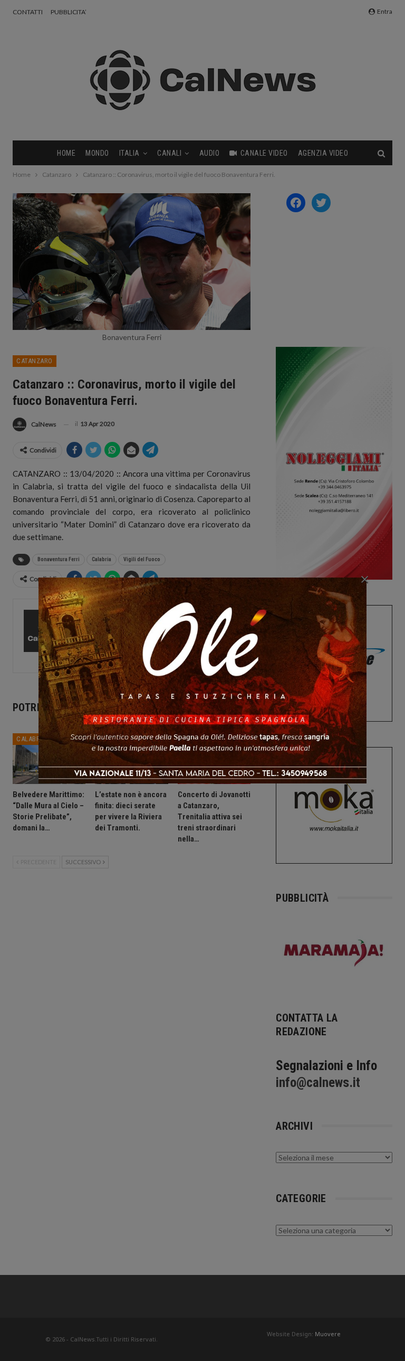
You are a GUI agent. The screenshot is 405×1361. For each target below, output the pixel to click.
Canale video (264, 153)
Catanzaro (34, 361)
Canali (169, 153)
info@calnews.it (318, 1082)
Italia (129, 153)
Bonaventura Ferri (58, 559)
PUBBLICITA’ (68, 12)
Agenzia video (323, 153)
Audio (209, 153)
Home (66, 153)
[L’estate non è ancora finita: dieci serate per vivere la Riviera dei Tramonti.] (131, 759)
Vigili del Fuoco (141, 559)
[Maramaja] (334, 952)
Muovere (328, 1334)
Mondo (97, 153)
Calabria (101, 559)
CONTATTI (28, 12)
